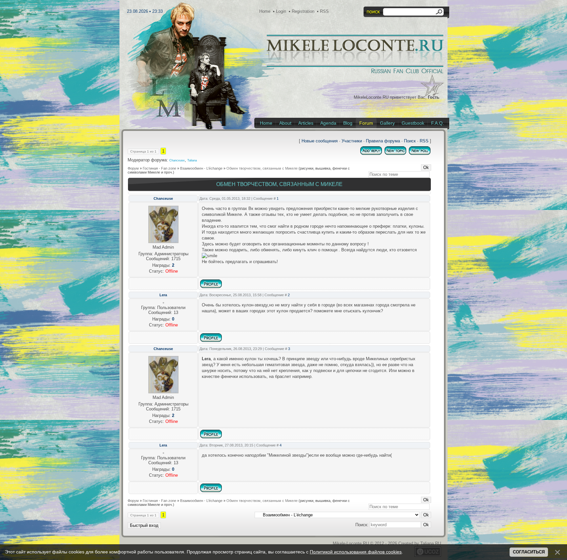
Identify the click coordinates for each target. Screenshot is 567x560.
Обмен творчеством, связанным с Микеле (262, 168)
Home (264, 11)
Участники (352, 140)
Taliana (192, 160)
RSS (324, 11)
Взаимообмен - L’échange (201, 168)
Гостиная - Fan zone (159, 168)
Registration (303, 11)
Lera (163, 295)
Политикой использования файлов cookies (356, 551)
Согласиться (529, 552)
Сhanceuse (177, 160)
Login (281, 11)
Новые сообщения (320, 140)
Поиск (410, 140)
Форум (133, 168)
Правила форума (383, 140)
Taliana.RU (430, 543)
